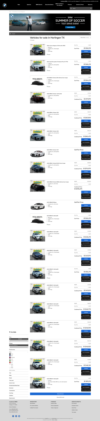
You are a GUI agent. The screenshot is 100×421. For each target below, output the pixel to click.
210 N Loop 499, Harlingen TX (74, 1)
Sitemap (56, 419)
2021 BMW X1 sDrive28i (52, 215)
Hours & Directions (12, 407)
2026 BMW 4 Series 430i (53, 112)
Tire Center (74, 412)
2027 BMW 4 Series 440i (53, 149)
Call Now (86, 51)
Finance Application (54, 405)
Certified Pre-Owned (34, 407)
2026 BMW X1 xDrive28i (52, 231)
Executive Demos (49, 4)
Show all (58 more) (60, 397)
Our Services (74, 403)
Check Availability (86, 54)
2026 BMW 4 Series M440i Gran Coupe (56, 163)
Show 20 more (60, 393)
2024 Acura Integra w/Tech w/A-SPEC (56, 45)
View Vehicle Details (86, 57)
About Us (90, 4)
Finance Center (54, 403)
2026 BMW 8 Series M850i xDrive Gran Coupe (58, 182)
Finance (70, 4)
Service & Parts (80, 4)
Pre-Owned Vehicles (34, 405)
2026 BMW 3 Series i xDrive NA (54, 93)
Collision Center (75, 410)
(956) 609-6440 (15, 409)
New (19, 4)
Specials (29, 4)
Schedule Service (75, 405)
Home (10, 11)
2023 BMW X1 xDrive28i (52, 269)
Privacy (53, 419)
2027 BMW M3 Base (51, 202)
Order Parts (74, 407)
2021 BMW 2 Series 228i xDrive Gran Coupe (57, 77)
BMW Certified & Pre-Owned (59, 4)
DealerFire (47, 418)
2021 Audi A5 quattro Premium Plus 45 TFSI (57, 61)
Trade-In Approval (54, 407)
